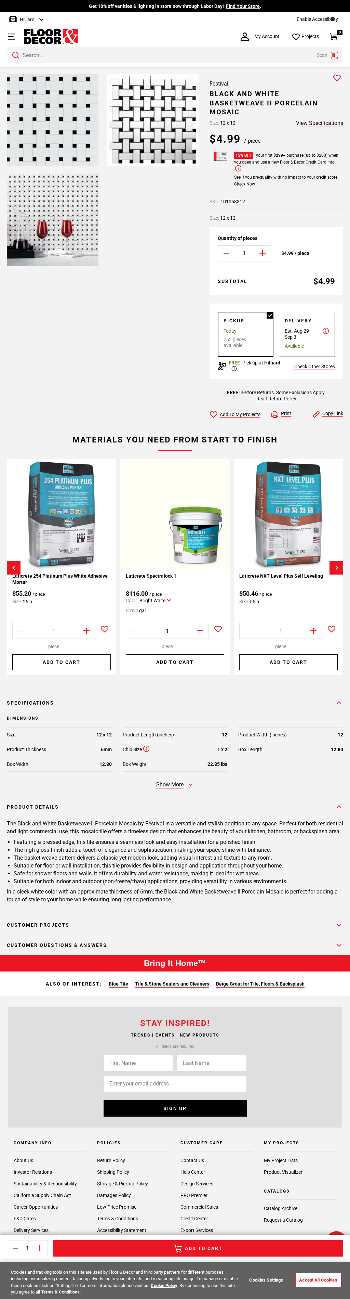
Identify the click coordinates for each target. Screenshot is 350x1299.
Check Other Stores (314, 366)
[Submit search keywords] (16, 55)
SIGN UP (175, 1108)
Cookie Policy (164, 1285)
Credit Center (194, 1218)
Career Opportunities (36, 1207)
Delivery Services (31, 1230)
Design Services (196, 1183)
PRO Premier (193, 1195)
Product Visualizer (283, 1172)
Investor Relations (33, 1172)
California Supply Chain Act (42, 1195)
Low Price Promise (116, 1207)
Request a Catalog (283, 1220)
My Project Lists (281, 1160)
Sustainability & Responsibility (45, 1183)
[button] (11, 37)
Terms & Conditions (117, 1218)
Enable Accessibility (317, 19)
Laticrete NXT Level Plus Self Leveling (281, 576)
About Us (23, 1160)
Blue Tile (118, 984)
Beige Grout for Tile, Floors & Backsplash (260, 984)
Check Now (244, 184)
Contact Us (192, 1160)
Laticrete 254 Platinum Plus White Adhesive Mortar (60, 579)
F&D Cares (25, 1218)
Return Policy (111, 1160)
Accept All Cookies (318, 1280)
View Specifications (319, 123)
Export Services (196, 1230)
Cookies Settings (266, 1280)
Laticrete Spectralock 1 (151, 576)
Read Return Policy (276, 398)
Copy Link (332, 413)
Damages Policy (114, 1195)
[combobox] (175, 55)
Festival (219, 83)
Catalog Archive (280, 1208)
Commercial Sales (199, 1207)
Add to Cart (61, 662)
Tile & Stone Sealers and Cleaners (172, 984)
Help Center (192, 1172)
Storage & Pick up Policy (122, 1183)
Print (286, 413)
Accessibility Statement (121, 1230)
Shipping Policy (113, 1172)
